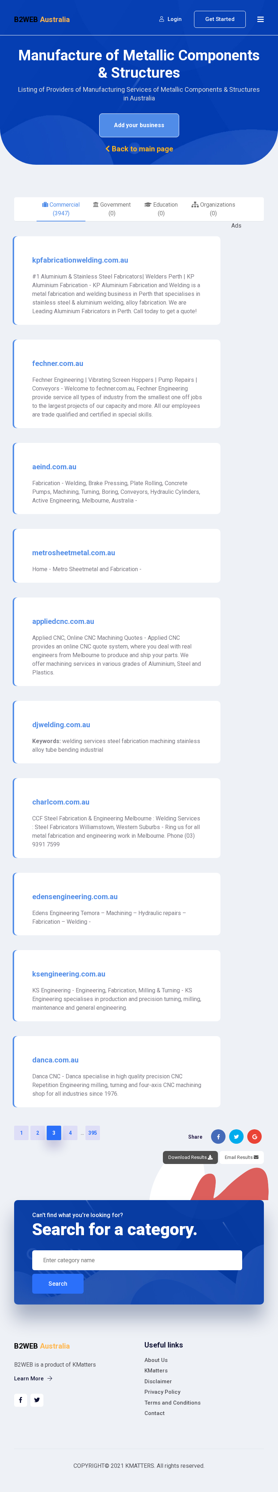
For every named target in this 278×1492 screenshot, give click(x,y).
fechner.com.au (57, 363)
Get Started (220, 19)
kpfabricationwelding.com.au (80, 260)
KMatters (156, 1370)
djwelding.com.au (61, 724)
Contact (154, 1413)
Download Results (188, 1157)
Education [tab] (165, 209)
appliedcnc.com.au (63, 621)
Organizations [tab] (217, 209)
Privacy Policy (162, 1392)
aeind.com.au (54, 466)
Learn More (29, 1378)
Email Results (239, 1157)
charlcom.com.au (60, 802)
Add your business (139, 125)
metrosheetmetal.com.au (73, 552)
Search (58, 1283)
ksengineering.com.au (68, 974)
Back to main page (141, 149)
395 (92, 1133)
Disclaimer (158, 1381)
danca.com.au (55, 1060)
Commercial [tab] (64, 209)
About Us (156, 1360)
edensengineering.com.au (75, 896)
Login (174, 19)
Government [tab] (115, 209)
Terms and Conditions (172, 1403)
